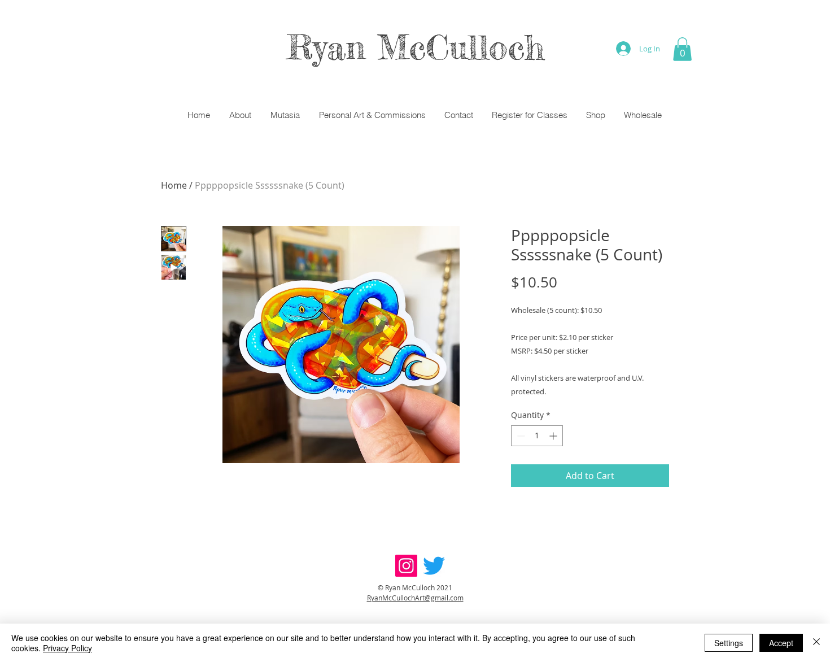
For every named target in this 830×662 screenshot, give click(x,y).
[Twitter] (434, 566)
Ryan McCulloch (415, 47)
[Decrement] (520, 436)
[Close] (816, 643)
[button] (682, 49)
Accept (781, 642)
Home (174, 185)
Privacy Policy (67, 648)
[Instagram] (406, 566)
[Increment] (554, 436)
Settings (728, 642)
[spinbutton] (537, 436)
